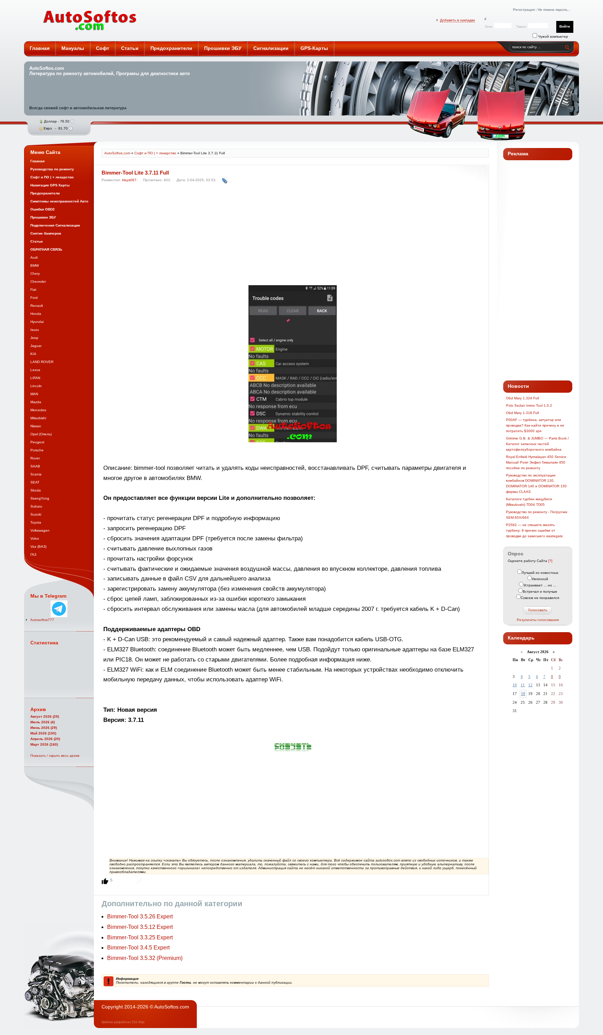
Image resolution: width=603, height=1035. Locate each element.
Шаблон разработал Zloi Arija (123, 1022)
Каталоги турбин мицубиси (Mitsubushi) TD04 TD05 (529, 502)
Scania (36, 474)
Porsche (37, 450)
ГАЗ (33, 554)
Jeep (34, 338)
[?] (550, 561)
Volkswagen (40, 530)
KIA (33, 354)
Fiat (33, 289)
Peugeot (37, 442)
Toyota (35, 522)
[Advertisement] (293, 235)
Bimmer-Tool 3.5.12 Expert (140, 927)
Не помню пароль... (554, 10)
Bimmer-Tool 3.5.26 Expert (140, 916)
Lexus (35, 370)
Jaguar (36, 346)
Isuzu (34, 330)
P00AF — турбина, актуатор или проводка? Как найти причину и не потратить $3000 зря (535, 425)
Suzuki (35, 514)
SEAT (34, 482)
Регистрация (524, 10)
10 (515, 685)
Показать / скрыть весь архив (54, 755)
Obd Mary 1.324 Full (522, 398)
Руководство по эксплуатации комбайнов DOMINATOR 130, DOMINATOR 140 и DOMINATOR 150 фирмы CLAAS (536, 483)
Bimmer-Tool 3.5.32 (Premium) (145, 958)
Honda (35, 314)
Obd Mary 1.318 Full (522, 413)
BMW (34, 265)
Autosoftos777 (42, 620)
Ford (34, 298)
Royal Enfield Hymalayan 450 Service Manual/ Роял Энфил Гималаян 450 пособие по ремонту (536, 462)
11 (523, 685)
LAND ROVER (41, 362)
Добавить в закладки (457, 20)
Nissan (35, 426)
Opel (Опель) (41, 434)
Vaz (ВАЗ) (38, 546)
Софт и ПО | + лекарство (155, 153)
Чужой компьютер (552, 36)
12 (530, 685)
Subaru (36, 506)
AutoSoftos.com (90, 20)
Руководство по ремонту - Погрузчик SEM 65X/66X (536, 514)
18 (523, 694)
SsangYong (39, 498)
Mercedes (38, 410)
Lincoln (36, 386)
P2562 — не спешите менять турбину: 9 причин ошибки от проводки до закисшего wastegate (534, 530)
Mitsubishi (38, 418)
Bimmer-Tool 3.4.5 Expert (138, 948)
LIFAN (35, 378)
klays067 (129, 180)
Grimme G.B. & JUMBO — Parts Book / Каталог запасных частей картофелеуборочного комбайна (537, 443)
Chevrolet (38, 281)
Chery (35, 273)
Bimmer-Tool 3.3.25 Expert (140, 937)
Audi (34, 257)
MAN (34, 394)
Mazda (35, 402)
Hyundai (37, 322)
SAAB (35, 466)
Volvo (34, 538)
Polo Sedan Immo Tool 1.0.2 (529, 405)
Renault (36, 306)
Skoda (35, 490)
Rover (35, 458)
